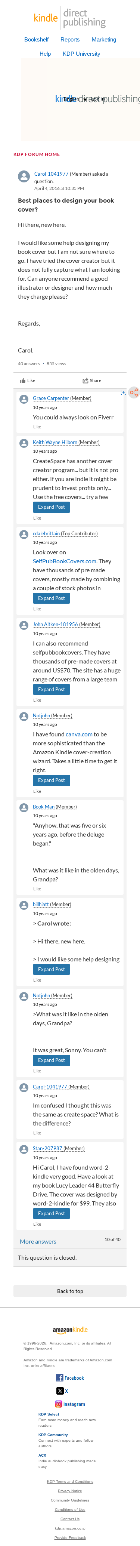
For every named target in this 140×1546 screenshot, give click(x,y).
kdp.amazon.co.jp (70, 1528)
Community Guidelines (70, 1500)
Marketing (104, 39)
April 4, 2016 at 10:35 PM (59, 188)
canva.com (79, 733)
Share (95, 380)
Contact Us (70, 1519)
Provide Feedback (70, 1538)
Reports (70, 39)
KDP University (81, 53)
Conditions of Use (70, 1509)
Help (45, 53)
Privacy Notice (70, 1491)
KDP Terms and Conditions (70, 1481)
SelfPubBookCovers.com (64, 560)
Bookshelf (36, 39)
